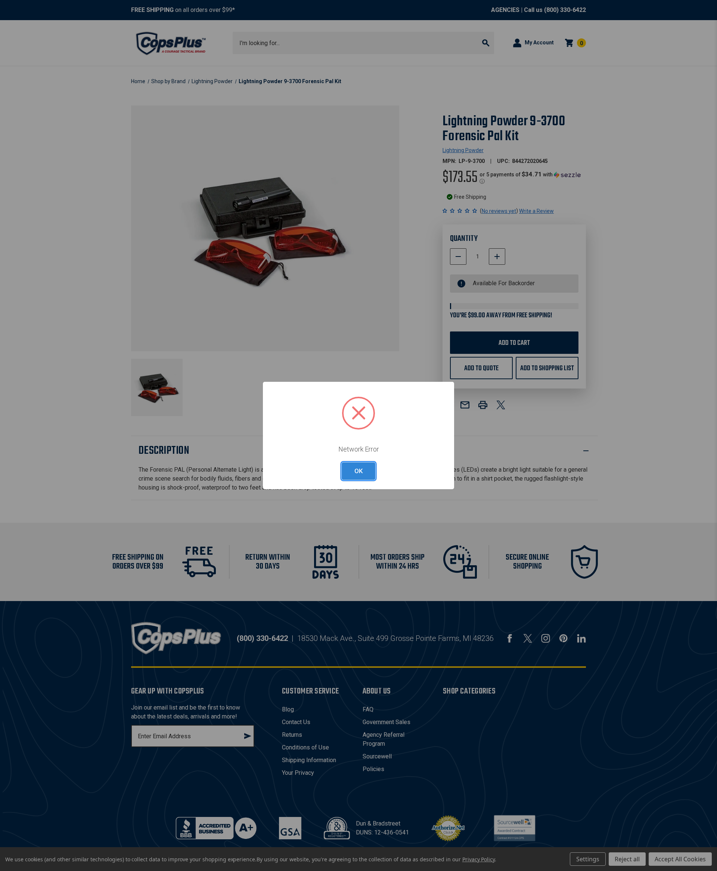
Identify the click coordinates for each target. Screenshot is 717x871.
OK (358, 471)
